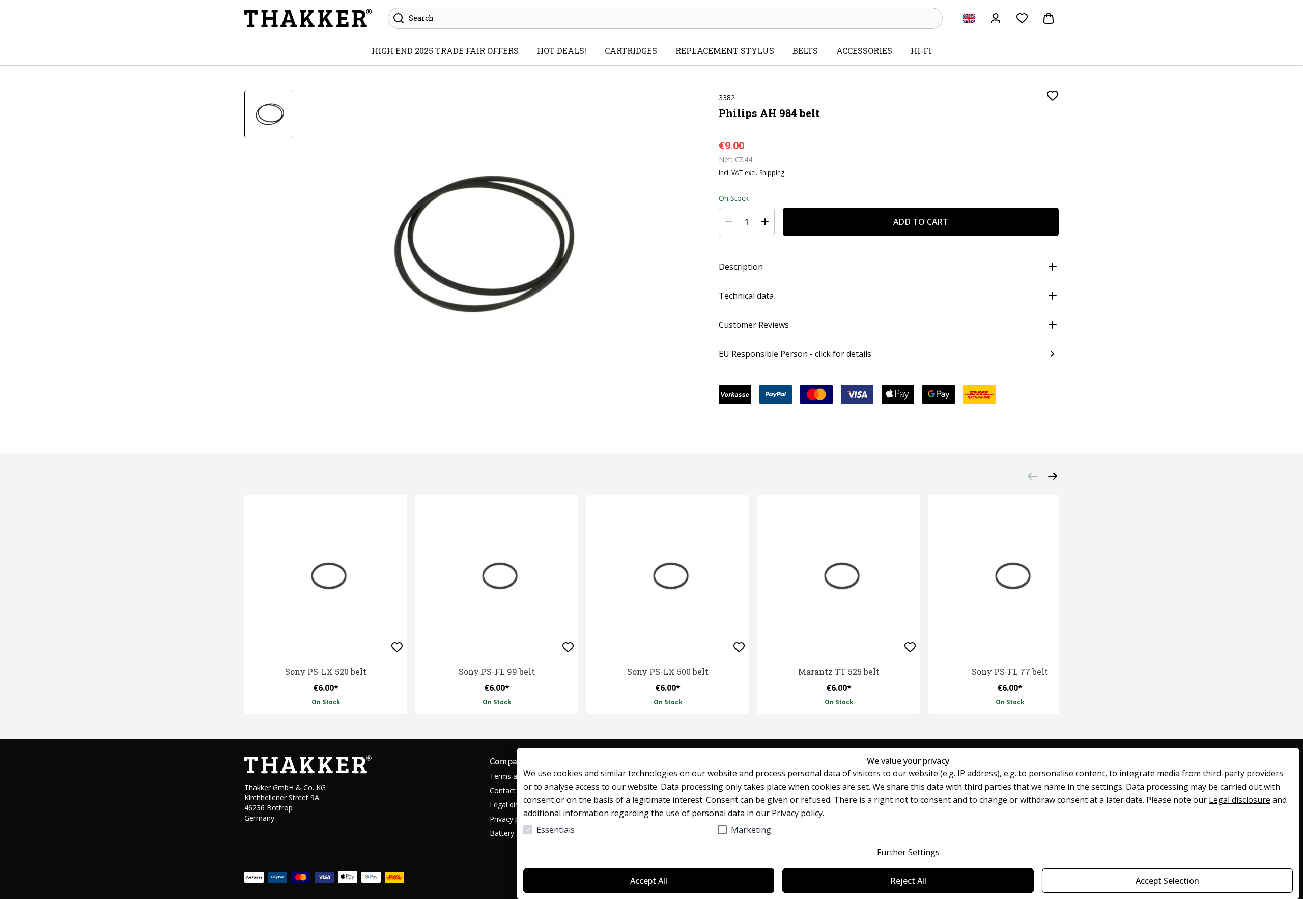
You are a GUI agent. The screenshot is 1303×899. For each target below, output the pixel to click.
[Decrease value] (728, 222)
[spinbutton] (747, 222)
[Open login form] (995, 18)
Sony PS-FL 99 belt (497, 671)
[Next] (1052, 476)
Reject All (908, 880)
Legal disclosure (1239, 799)
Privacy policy (797, 813)
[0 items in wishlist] (1022, 18)
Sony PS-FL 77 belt (1010, 671)
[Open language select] (969, 18)
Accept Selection (1167, 880)
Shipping (771, 173)
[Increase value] (765, 222)
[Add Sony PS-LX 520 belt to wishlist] (397, 647)
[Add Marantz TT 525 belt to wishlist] (910, 647)
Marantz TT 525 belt (839, 671)
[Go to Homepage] (308, 18)
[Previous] (1032, 476)
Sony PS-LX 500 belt (668, 671)
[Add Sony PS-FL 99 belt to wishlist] (568, 647)
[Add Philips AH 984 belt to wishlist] (1052, 96)
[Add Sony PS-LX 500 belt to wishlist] (739, 647)
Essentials (555, 829)
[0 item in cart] (1048, 18)
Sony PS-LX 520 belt (325, 671)
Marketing (751, 829)
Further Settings (908, 852)
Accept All (648, 880)
